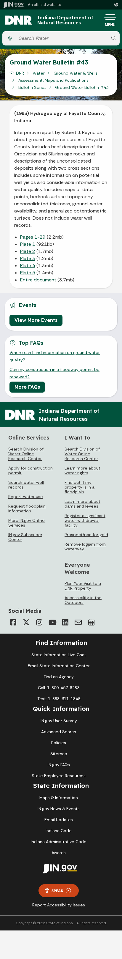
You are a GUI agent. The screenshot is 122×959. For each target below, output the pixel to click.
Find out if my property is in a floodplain (79, 487)
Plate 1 (27, 244)
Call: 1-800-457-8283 (58, 687)
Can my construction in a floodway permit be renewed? (54, 373)
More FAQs (27, 387)
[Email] (78, 622)
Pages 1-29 (33, 237)
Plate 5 (27, 273)
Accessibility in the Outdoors (83, 600)
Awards (59, 852)
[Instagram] (39, 622)
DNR (20, 73)
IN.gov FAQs (59, 764)
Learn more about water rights (82, 470)
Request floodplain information (27, 508)
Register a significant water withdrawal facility (85, 520)
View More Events (36, 320)
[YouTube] (52, 622)
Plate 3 (27, 258)
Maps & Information (58, 797)
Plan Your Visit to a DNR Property (83, 586)
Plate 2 (27, 251)
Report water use (25, 496)
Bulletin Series (32, 87)
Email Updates (58, 819)
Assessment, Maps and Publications (53, 80)
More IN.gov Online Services (26, 523)
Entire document (38, 280)
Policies (58, 742)
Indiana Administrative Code (58, 841)
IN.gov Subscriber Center (25, 537)
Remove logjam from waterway (85, 546)
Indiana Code (59, 830)
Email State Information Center (59, 665)
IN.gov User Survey (59, 720)
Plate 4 (27, 265)
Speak (57, 890)
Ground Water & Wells (75, 73)
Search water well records (26, 485)
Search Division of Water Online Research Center (26, 453)
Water (39, 73)
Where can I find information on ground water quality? (54, 356)
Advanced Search (58, 731)
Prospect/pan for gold (86, 534)
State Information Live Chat (58, 654)
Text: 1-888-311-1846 (58, 698)
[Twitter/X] (26, 622)
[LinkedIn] (65, 622)
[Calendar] (91, 622)
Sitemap (58, 753)
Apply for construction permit (30, 470)
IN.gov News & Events (59, 808)
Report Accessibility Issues (58, 905)
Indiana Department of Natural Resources (65, 20)
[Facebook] (13, 622)
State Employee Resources (59, 775)
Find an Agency (59, 676)
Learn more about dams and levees (82, 504)
